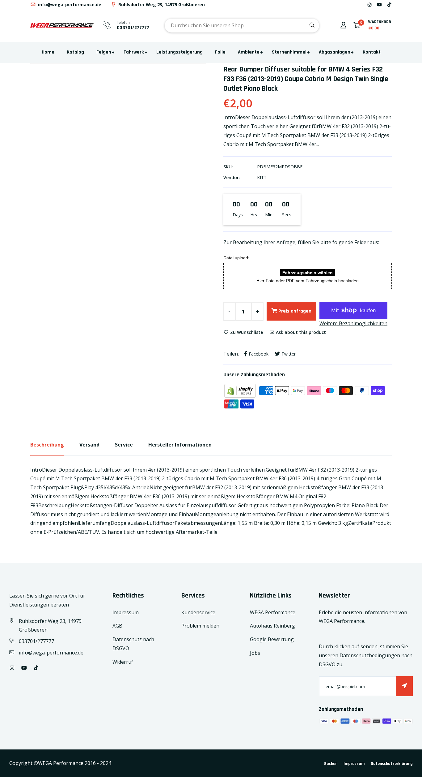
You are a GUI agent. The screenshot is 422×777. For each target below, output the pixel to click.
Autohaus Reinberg (272, 625)
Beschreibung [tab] (47, 444)
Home (48, 52)
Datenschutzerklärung (392, 763)
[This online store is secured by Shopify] (240, 390)
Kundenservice (198, 612)
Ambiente (249, 52)
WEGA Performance (272, 612)
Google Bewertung (272, 639)
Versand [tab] (89, 444)
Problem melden (200, 625)
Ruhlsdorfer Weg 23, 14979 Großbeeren (161, 4)
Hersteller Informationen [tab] (180, 444)
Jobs (255, 653)
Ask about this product (300, 332)
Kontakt (372, 52)
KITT (262, 177)
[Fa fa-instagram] (369, 4)
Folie (220, 52)
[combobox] (242, 25)
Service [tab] (124, 444)
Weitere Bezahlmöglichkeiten (353, 323)
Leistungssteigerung (179, 52)
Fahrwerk (134, 52)
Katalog (75, 52)
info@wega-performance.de (69, 4)
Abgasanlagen (334, 52)
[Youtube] (379, 4)
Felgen (103, 52)
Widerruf (122, 661)
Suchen (330, 763)
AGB (117, 625)
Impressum (125, 612)
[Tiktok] (389, 4)
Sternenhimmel (289, 52)
